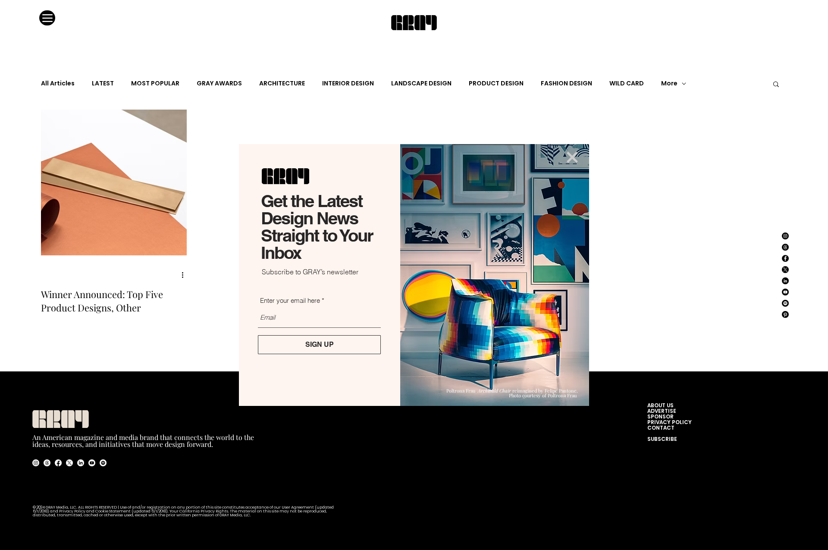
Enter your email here (290, 300)
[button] (572, 157)
